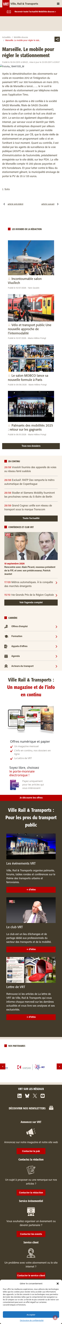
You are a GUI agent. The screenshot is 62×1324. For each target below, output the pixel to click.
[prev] (2, 1066)
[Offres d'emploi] (56, 626)
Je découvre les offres (31, 798)
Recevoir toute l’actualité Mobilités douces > (35, 12)
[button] (57, 1283)
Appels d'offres (19, 646)
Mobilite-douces (21, 38)
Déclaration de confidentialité (32, 1320)
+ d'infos (31, 890)
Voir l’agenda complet (31, 602)
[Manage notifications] (55, 1317)
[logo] (31, 1067)
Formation (16, 636)
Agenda (15, 656)
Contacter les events (31, 1234)
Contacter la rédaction (31, 1193)
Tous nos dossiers (31, 446)
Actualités (6, 38)
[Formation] (56, 636)
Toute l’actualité (31, 518)
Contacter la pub (31, 1151)
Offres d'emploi (19, 627)
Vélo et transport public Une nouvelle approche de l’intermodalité (29, 329)
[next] (59, 1066)
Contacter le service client (31, 1276)
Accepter (31, 1314)
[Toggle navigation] (58, 3)
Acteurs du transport (22, 666)
